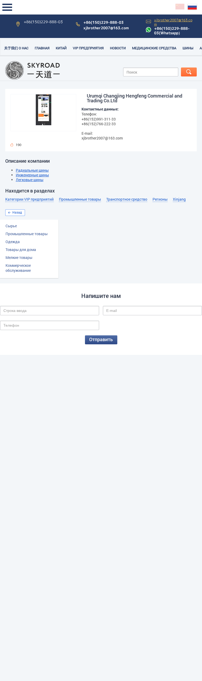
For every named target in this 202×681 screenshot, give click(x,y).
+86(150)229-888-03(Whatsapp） (172, 31)
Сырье (11, 225)
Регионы (160, 199)
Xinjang (179, 199)
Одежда (13, 241)
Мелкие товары (19, 257)
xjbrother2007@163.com (106, 28)
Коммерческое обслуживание (18, 268)
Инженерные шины (32, 174)
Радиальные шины (32, 170)
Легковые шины (29, 179)
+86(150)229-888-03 (103, 22)
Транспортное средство (126, 199)
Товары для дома (21, 249)
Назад (17, 212)
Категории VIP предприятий (29, 199)
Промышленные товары (27, 233)
